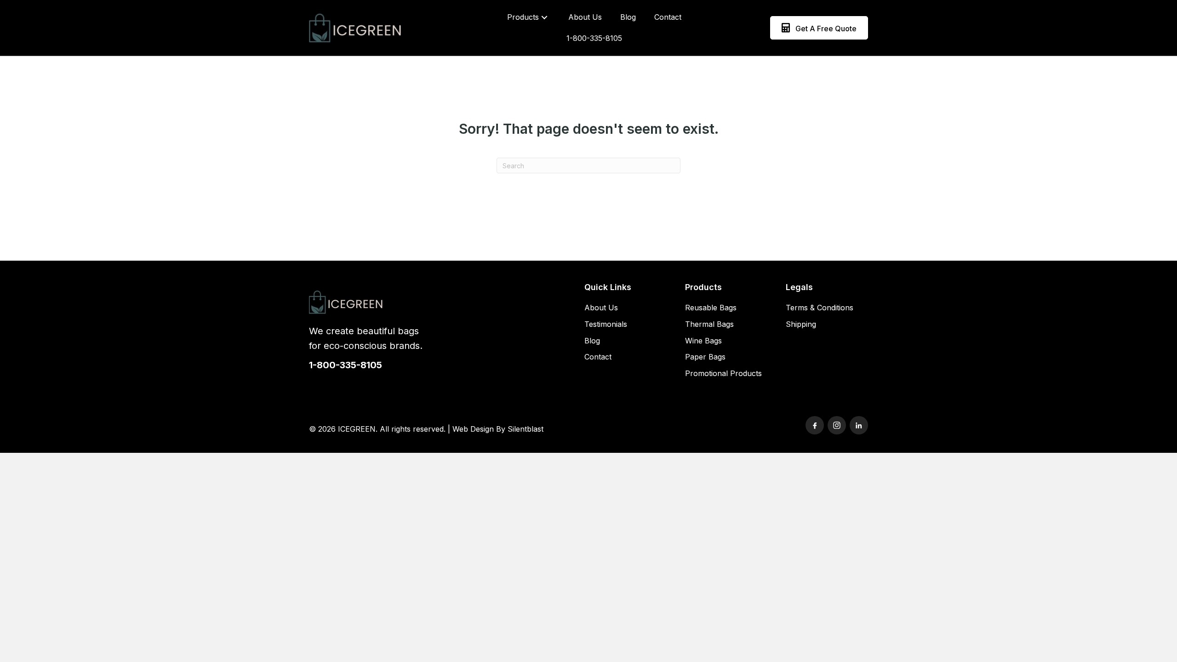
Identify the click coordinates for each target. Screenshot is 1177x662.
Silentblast (525, 429)
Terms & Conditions (819, 307)
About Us (601, 307)
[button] (544, 17)
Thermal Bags (709, 324)
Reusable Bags (711, 307)
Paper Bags (705, 356)
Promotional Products (723, 373)
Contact (597, 356)
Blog (592, 340)
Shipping (801, 324)
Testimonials (605, 324)
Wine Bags (703, 340)
